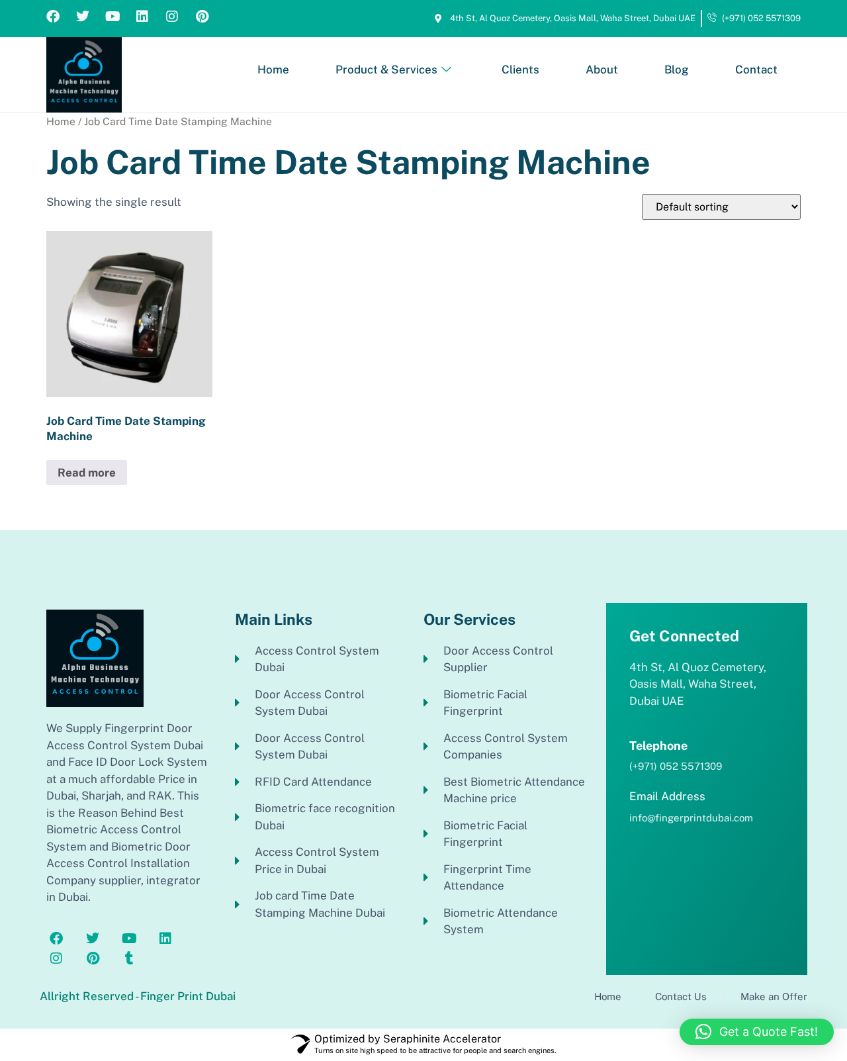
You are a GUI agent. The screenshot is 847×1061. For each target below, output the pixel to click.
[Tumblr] (129, 958)
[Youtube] (112, 16)
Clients (520, 69)
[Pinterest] (201, 16)
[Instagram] (172, 16)
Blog (676, 69)
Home (273, 69)
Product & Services (386, 69)
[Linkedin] (142, 16)
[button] (757, 1032)
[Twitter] (82, 16)
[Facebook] (53, 16)
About (602, 69)
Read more (87, 472)
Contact (756, 69)
